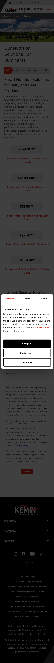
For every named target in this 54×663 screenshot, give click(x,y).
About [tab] (44, 298)
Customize (25, 353)
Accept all (27, 343)
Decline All (27, 362)
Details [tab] (26, 298)
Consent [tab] (9, 298)
